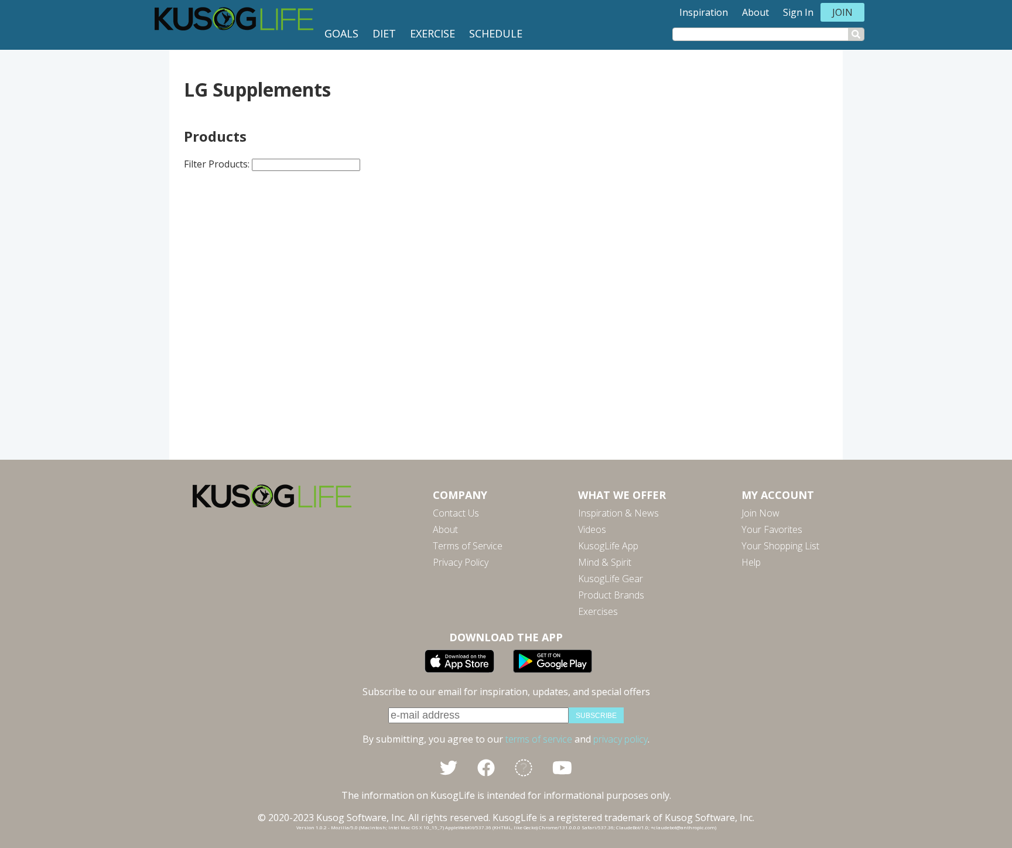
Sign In (798, 12)
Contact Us (456, 513)
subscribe (596, 716)
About (755, 12)
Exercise (432, 33)
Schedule (495, 33)
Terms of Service (467, 545)
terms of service (538, 739)
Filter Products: (218, 164)
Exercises (598, 611)
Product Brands (611, 595)
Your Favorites (771, 529)
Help (751, 562)
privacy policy (620, 739)
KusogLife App (608, 545)
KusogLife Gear (610, 578)
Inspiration (703, 12)
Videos (592, 529)
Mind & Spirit (604, 562)
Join (842, 12)
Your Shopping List (780, 545)
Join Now (760, 513)
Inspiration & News (618, 513)
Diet (384, 33)
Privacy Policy (460, 562)
